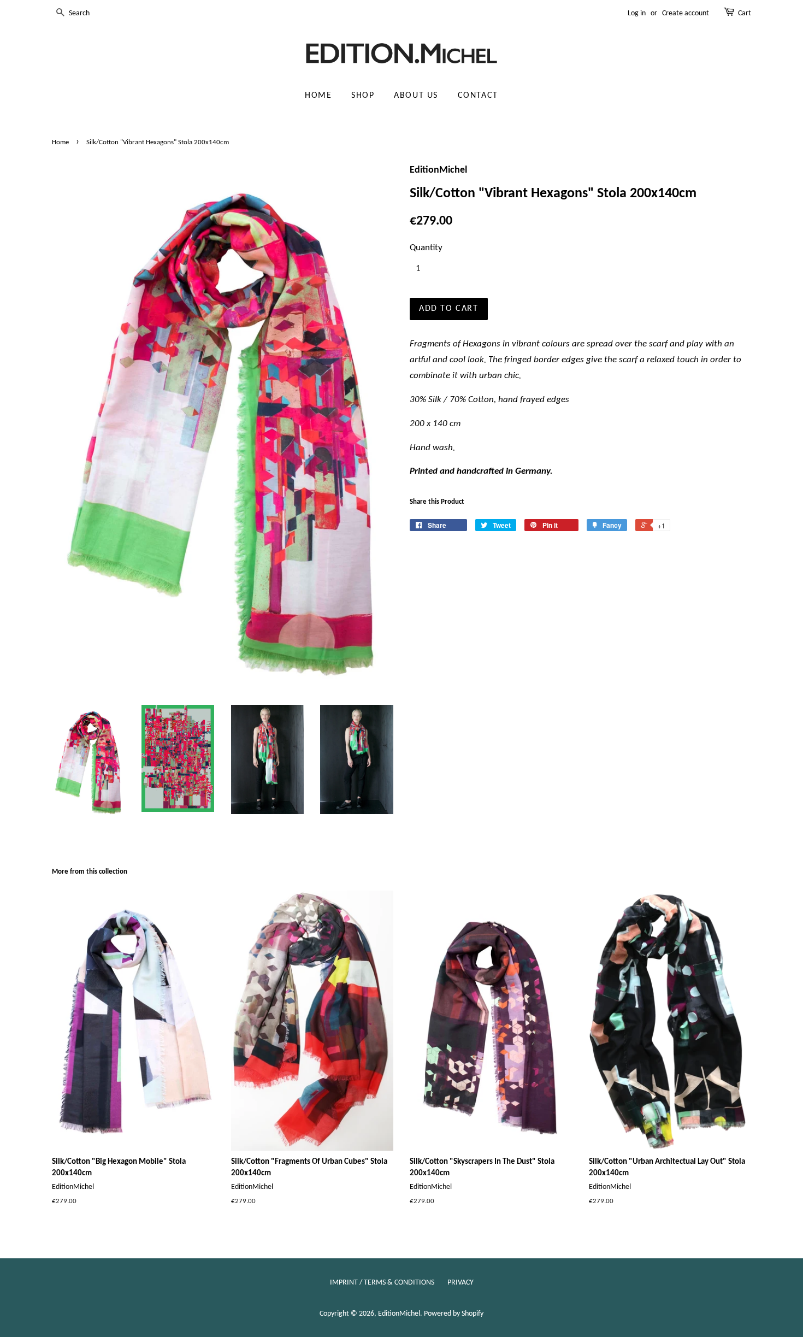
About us (416, 95)
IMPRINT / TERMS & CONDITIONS (382, 1283)
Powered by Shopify (453, 1314)
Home (318, 95)
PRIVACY (460, 1283)
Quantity (426, 247)
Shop (362, 95)
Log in (637, 13)
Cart (744, 13)
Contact (478, 95)
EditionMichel (399, 1314)
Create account (685, 13)
